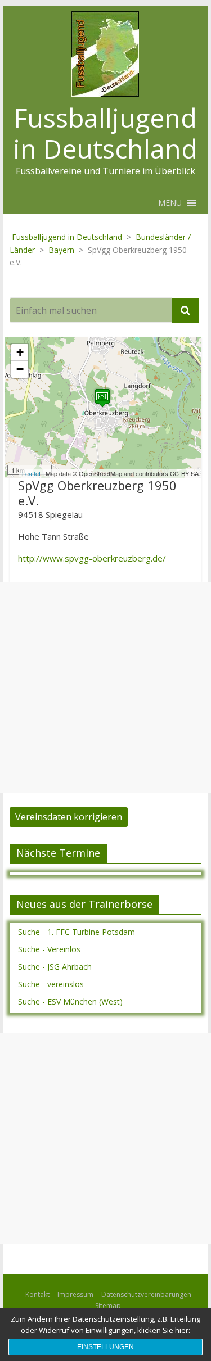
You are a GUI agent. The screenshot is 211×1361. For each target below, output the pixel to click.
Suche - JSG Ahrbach (55, 966)
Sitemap (108, 1305)
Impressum (75, 1294)
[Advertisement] (105, 687)
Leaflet (31, 473)
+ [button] (20, 352)
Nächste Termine (58, 853)
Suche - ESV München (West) (70, 1001)
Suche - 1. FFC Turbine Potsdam (76, 931)
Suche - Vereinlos (49, 949)
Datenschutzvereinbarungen (146, 1294)
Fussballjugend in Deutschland (105, 133)
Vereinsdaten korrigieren (68, 817)
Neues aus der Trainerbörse (84, 904)
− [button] (20, 369)
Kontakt (37, 1294)
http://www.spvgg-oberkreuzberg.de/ (92, 558)
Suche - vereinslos (51, 984)
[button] (170, 203)
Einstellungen (105, 1347)
